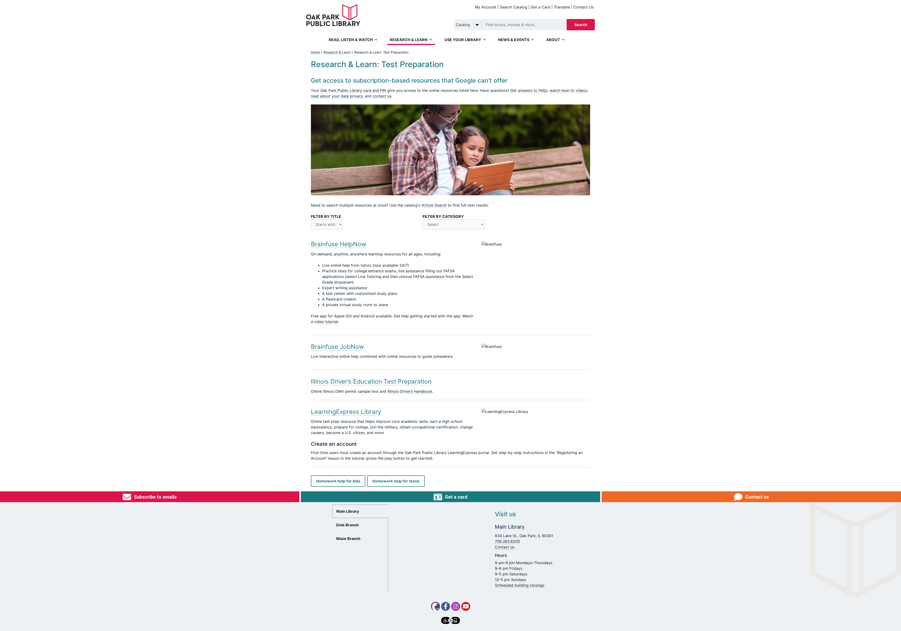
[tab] (360, 511)
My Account (485, 7)
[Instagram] (455, 606)
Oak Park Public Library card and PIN (353, 90)
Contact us (504, 547)
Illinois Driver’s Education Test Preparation (371, 381)
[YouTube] (465, 606)
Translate (562, 7)
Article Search (434, 205)
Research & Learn (337, 52)
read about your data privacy (337, 96)
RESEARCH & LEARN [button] (409, 39)
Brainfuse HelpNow (338, 244)
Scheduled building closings (519, 585)
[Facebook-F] (445, 606)
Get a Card (540, 7)
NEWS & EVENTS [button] (513, 39)
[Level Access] (450, 620)
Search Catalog (513, 7)
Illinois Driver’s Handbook (409, 391)
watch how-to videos (568, 90)
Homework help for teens (396, 481)
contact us (382, 96)
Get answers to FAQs (528, 90)
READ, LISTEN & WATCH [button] (351, 39)
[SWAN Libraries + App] (435, 606)
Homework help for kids (338, 481)
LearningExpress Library (346, 411)
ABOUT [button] (553, 39)
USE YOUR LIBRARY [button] (462, 39)
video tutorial (326, 321)
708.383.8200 (507, 541)
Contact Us (583, 7)
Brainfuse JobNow (337, 346)
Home (315, 52)
